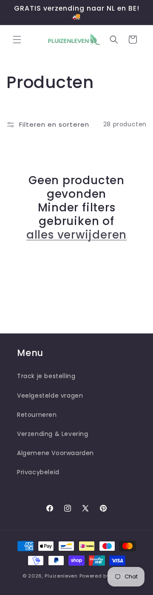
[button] (17, 39)
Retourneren (37, 414)
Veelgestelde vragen (50, 395)
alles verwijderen (76, 235)
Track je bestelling (46, 376)
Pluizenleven (61, 575)
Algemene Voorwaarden (55, 453)
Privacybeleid (38, 472)
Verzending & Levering (52, 434)
